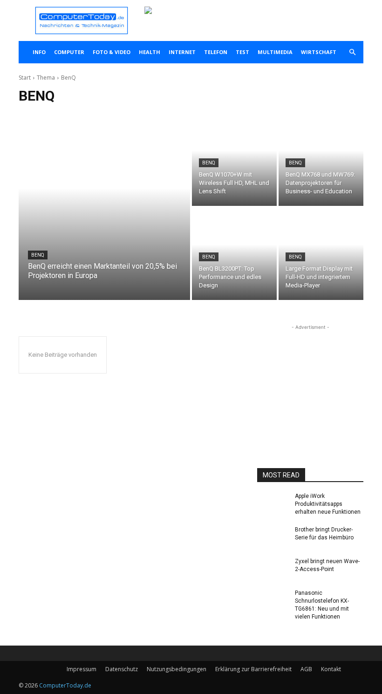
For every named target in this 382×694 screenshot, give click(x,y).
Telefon (215, 51)
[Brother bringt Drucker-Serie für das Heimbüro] (273, 539)
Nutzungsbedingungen (176, 669)
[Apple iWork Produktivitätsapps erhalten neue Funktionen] (273, 505)
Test (242, 51)
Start (25, 78)
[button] (352, 52)
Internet (182, 51)
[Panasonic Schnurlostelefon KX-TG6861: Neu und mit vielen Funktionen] (273, 602)
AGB (306, 669)
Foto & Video (111, 51)
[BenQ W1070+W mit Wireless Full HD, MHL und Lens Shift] (234, 160)
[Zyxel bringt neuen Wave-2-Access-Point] (273, 570)
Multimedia (275, 51)
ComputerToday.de (65, 685)
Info (39, 51)
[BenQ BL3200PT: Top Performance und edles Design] (234, 254)
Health (149, 51)
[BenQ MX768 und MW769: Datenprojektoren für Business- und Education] (321, 160)
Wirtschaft (318, 51)
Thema (46, 78)
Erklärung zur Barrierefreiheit (253, 669)
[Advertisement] (310, 378)
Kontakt (331, 669)
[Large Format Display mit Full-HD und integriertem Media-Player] (321, 254)
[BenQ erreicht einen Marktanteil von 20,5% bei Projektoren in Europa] (104, 207)
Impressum (81, 669)
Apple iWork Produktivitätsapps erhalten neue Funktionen (328, 504)
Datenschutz (121, 669)
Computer (69, 51)
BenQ (37, 255)
